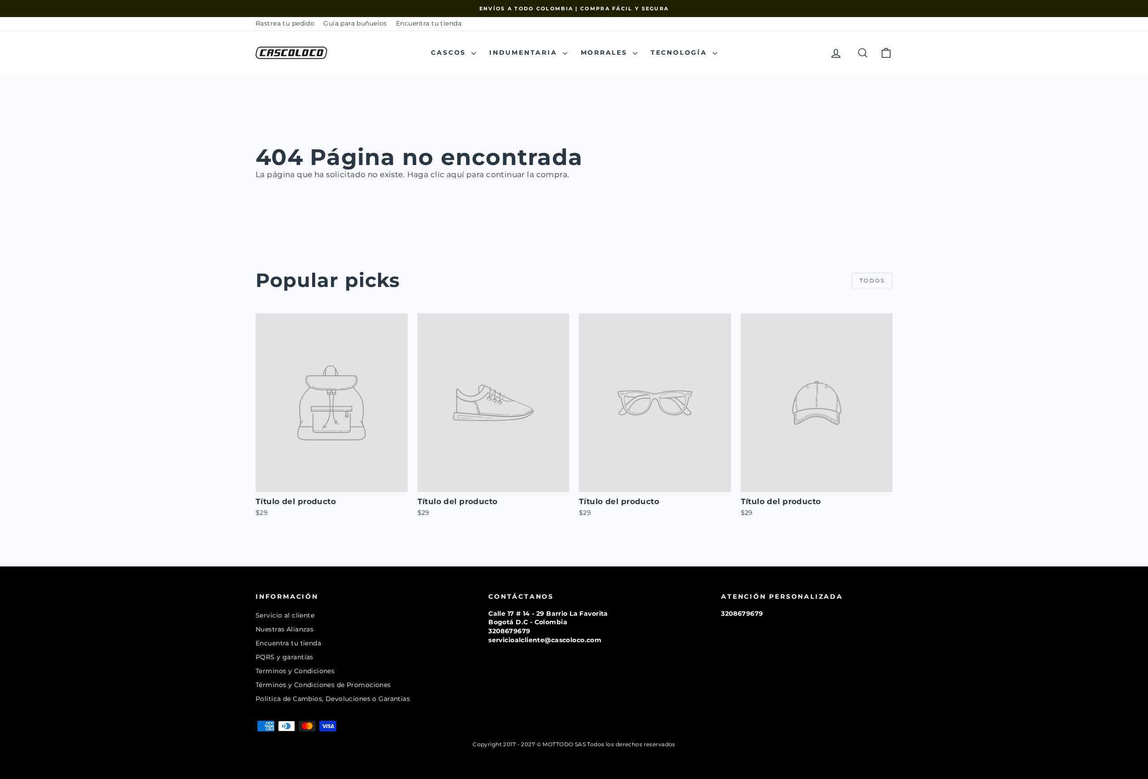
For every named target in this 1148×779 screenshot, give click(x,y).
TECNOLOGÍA (680, 52)
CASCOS (450, 52)
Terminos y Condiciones (295, 671)
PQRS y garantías (284, 657)
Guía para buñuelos (355, 23)
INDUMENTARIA (524, 52)
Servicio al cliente (285, 615)
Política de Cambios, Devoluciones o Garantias (333, 699)
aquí (456, 174)
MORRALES (606, 52)
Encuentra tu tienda (428, 23)
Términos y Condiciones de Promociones (323, 685)
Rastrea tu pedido (285, 23)
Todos (872, 280)
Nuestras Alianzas (284, 629)
